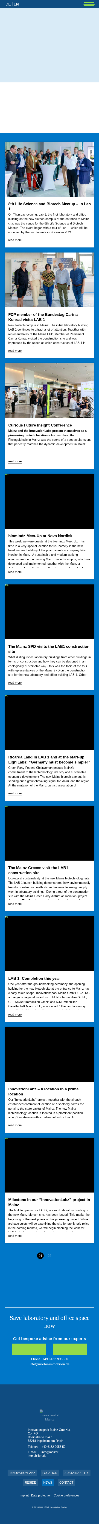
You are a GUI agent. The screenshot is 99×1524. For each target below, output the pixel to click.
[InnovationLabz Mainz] (34, 17)
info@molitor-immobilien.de (50, 1364)
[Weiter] (58, 1255)
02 (49, 1255)
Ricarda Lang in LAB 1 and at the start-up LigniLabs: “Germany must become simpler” (49, 759)
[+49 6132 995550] (29, 1349)
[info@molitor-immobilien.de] (70, 1349)
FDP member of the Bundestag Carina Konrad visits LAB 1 (43, 317)
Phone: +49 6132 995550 (49, 1359)
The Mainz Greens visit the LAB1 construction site (38, 870)
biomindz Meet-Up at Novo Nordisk (40, 535)
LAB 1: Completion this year (34, 978)
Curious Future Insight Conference (40, 425)
